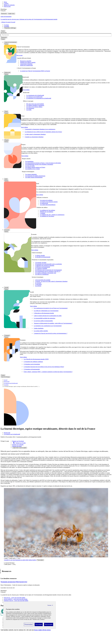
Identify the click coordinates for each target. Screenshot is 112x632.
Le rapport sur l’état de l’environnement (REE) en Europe (35, 71)
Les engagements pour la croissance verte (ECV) (47, 271)
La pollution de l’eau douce (47, 216)
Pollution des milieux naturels (27, 62)
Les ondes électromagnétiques (47, 204)
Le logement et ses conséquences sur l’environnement (47, 325)
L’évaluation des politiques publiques (33, 361)
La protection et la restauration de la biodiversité (38, 98)
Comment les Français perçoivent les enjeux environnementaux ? (50, 333)
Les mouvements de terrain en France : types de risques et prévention (43, 163)
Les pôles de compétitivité (42, 274)
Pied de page (7, 6)
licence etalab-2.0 (42, 630)
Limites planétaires (38, 328)
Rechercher (4, 13)
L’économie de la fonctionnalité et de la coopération (48, 264)
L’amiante (42, 213)
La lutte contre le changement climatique (35, 134)
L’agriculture (38, 284)
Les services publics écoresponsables (43, 320)
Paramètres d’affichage (10, 28)
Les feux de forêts (30, 166)
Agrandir (20, 560)
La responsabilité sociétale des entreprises (44, 318)
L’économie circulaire (40, 262)
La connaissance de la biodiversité (35, 95)
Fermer (3, 31)
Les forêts (28, 109)
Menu (5, 2)
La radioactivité (44, 203)
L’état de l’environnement (10, 42)
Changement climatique (26, 64)
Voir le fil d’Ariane (5, 377)
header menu (11, 13)
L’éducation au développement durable (44, 313)
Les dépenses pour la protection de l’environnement (48, 270)
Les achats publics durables (41, 331)
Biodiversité (7, 72)
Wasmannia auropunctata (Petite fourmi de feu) (14, 582)
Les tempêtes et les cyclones (32, 168)
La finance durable (40, 255)
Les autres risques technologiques (34, 177)
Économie (7, 229)
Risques (6, 140)
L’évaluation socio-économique (32, 364)
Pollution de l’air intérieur (46, 211)
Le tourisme (38, 283)
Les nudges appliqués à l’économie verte (45, 273)
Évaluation (7, 335)
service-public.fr (15, 599)
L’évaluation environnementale (32, 369)
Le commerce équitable (41, 268)
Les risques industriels (31, 174)
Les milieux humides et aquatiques (35, 105)
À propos (6, 25)
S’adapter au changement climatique (34, 137)
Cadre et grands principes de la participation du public (48, 315)
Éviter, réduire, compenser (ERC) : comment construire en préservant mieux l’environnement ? (48, 371)
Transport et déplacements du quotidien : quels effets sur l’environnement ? (53, 323)
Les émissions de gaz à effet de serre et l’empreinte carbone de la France (43, 131)
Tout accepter (48, 625)
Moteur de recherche (9, 5)
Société (6, 287)
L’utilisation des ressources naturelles (44, 265)
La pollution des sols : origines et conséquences (52, 214)
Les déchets (38, 286)
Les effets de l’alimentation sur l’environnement (46, 310)
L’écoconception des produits (42, 280)
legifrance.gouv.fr (16, 600)
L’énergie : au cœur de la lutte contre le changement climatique (51, 281)
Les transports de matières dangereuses (35, 176)
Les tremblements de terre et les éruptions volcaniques (39, 164)
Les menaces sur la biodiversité (34, 96)
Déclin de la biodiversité (26, 65)
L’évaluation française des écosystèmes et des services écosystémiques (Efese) (44, 366)
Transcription (40, 560)
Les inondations (29, 161)
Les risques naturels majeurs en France (35, 167)
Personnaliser (28, 625)
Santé (6, 179)
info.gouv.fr (14, 597)
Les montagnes (30, 108)
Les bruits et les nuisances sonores (49, 201)
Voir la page (19, 55)
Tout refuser (38, 625)
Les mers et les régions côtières (34, 106)
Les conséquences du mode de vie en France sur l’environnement (50, 308)
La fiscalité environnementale (42, 257)
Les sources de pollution (46, 200)
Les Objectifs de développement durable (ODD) (36, 359)
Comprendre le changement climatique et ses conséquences (40, 129)
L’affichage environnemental (42, 267)
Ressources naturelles (25, 61)
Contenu (6, 3)
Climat (6, 111)
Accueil (5, 380)
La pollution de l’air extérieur (47, 210)
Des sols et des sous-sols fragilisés (35, 104)
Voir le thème (26, 89)
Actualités (6, 26)
